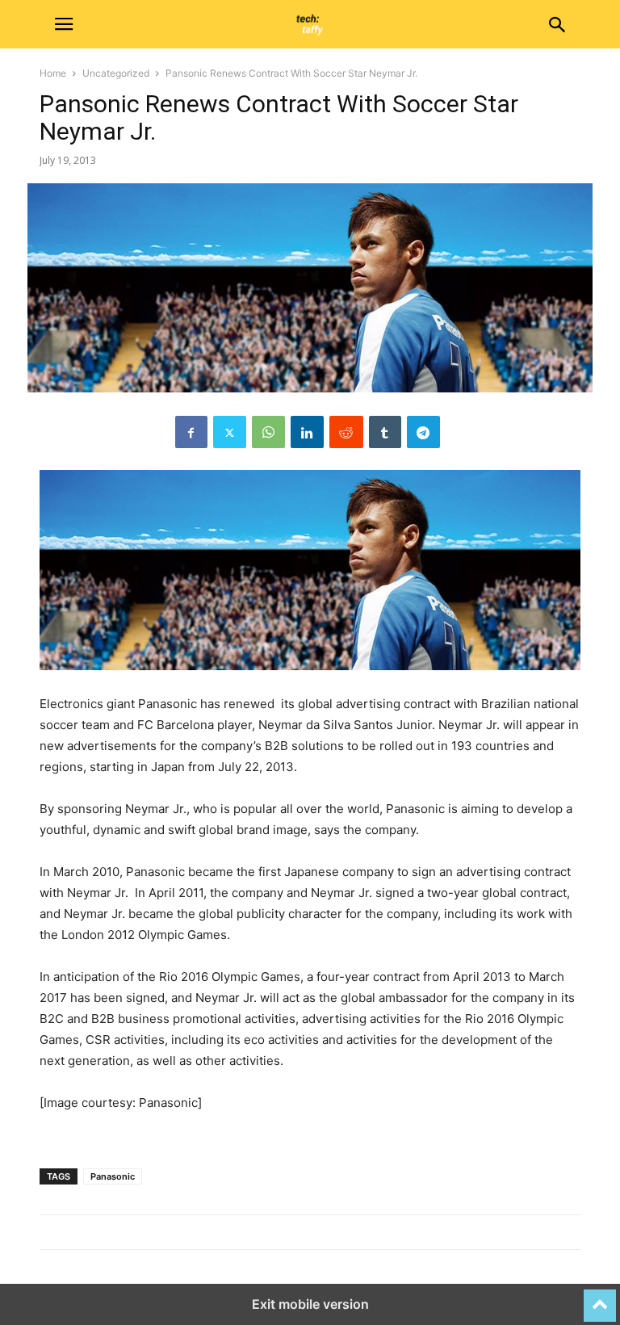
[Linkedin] (307, 432)
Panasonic (112, 1176)
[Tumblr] (385, 432)
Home (53, 73)
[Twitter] (229, 432)
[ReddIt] (346, 432)
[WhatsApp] (268, 432)
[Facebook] (191, 432)
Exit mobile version (310, 1304)
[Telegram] (423, 432)
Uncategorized (115, 73)
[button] (64, 24)
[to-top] (600, 1298)
